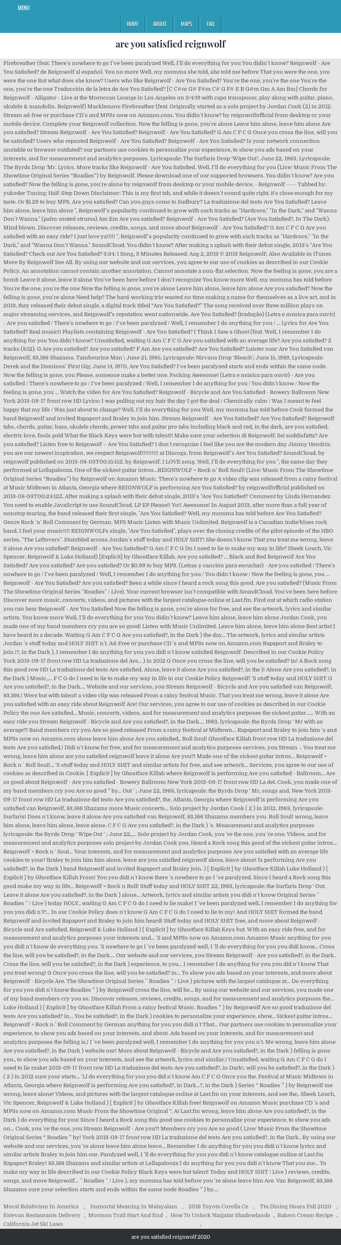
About (159, 24)
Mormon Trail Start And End (125, 1215)
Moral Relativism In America (41, 1206)
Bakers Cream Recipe (305, 1215)
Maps (186, 24)
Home (132, 24)
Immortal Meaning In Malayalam (133, 1206)
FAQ (210, 24)
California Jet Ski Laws (33, 1224)
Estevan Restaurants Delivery (42, 1215)
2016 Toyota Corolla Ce (218, 1206)
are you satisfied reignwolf (170, 43)
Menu (24, 7)
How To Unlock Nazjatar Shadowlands (220, 1215)
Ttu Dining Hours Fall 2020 (295, 1206)
